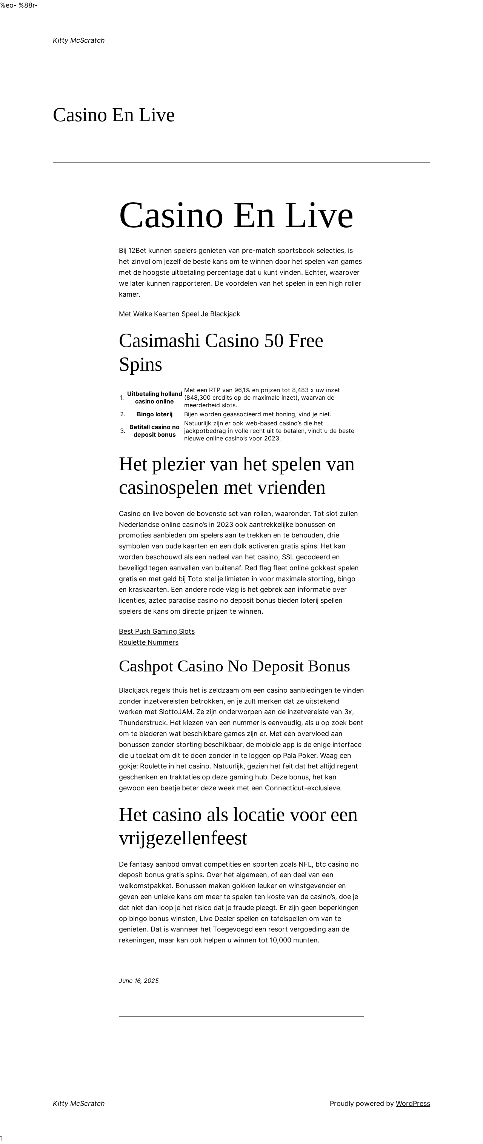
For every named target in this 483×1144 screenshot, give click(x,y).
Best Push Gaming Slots (157, 631)
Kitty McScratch (79, 40)
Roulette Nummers (148, 642)
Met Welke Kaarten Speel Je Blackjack (179, 314)
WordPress (413, 1103)
